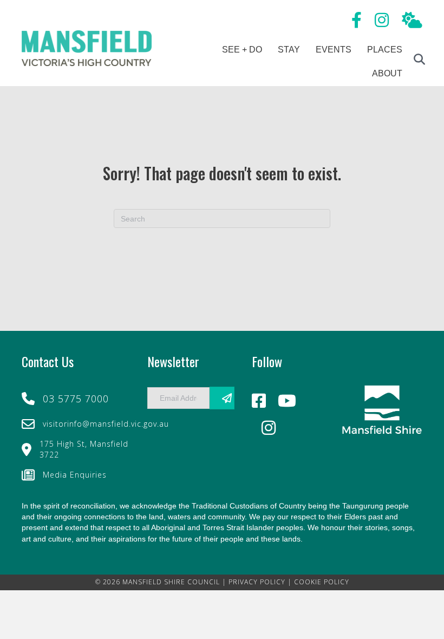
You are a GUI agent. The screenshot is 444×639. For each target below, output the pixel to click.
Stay (289, 49)
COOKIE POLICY (321, 581)
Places (384, 49)
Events (333, 49)
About (387, 73)
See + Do (242, 49)
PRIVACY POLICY (256, 581)
